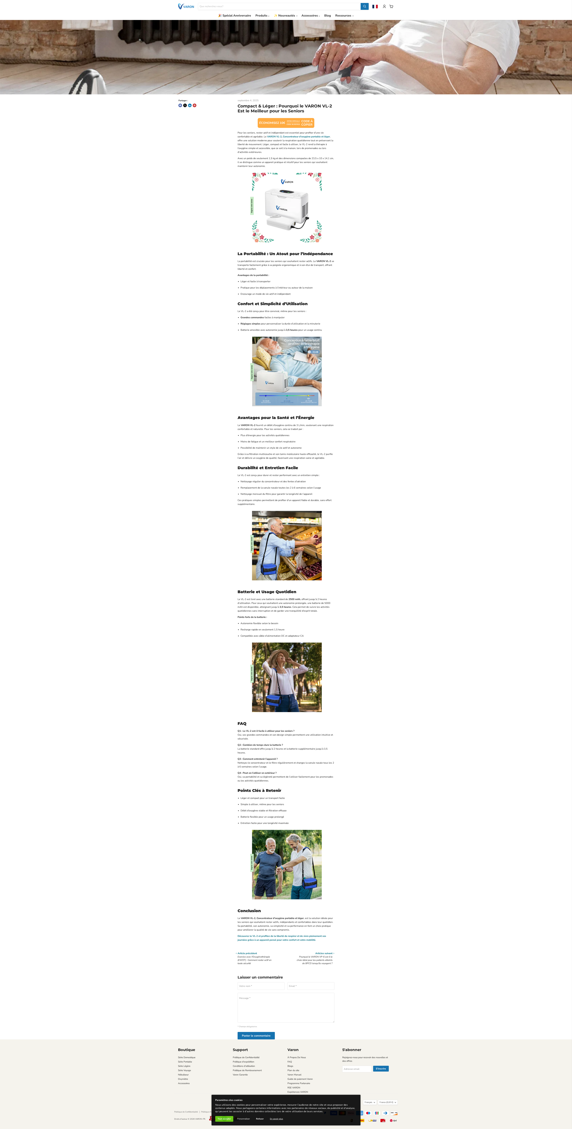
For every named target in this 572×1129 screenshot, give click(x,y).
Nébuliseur (183, 1074)
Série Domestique (186, 1057)
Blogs (290, 1066)
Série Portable (185, 1061)
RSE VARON (293, 1087)
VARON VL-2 (274, 136)
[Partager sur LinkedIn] (190, 105)
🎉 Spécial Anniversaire (234, 16)
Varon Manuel (294, 1074)
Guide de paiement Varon (300, 1078)
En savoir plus (276, 1118)
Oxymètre (183, 1078)
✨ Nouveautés (285, 16)
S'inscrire (381, 1068)
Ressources (343, 16)
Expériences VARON (297, 1091)
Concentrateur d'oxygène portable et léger (306, 136)
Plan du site (293, 1070)
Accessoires (310, 16)
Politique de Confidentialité (246, 1057)
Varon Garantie (240, 1074)
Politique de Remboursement (247, 1070)
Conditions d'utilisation (244, 1066)
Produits (261, 16)
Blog (327, 16)
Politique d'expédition (243, 1061)
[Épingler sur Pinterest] (194, 105)
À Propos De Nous (296, 1057)
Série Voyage (184, 1070)
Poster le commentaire (256, 1035)
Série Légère (184, 1066)
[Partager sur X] (185, 105)
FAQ (289, 1061)
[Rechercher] (365, 6)
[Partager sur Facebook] (180, 105)
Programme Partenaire (298, 1083)
